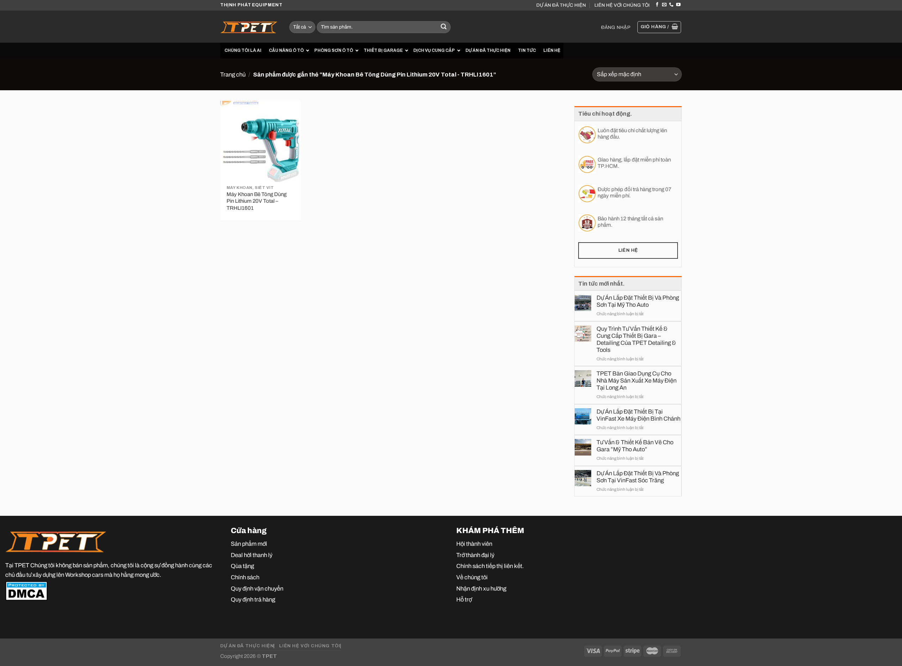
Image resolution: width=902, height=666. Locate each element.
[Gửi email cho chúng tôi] (664, 4)
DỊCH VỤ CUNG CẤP (434, 50)
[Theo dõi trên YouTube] (678, 4)
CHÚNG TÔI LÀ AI (242, 50)
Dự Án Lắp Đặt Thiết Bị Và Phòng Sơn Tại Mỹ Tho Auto (638, 301)
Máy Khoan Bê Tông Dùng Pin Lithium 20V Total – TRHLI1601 (256, 201)
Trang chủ (233, 74)
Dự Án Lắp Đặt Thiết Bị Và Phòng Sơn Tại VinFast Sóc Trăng (638, 476)
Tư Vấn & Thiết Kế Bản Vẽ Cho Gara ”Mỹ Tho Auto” (635, 445)
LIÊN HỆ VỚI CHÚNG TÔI (622, 5)
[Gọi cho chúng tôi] (671, 4)
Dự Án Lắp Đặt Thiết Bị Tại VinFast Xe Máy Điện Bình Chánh (638, 415)
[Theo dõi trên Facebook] (657, 4)
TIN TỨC (527, 50)
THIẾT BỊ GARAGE (383, 50)
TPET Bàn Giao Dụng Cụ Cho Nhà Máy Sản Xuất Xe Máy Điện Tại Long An (636, 380)
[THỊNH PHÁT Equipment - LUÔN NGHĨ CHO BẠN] (249, 27)
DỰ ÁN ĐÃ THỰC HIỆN (561, 5)
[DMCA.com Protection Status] (26, 590)
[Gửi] (444, 27)
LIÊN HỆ (551, 50)
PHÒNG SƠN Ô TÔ (333, 50)
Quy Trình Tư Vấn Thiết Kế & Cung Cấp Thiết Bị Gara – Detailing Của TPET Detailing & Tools (636, 339)
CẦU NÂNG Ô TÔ (286, 50)
